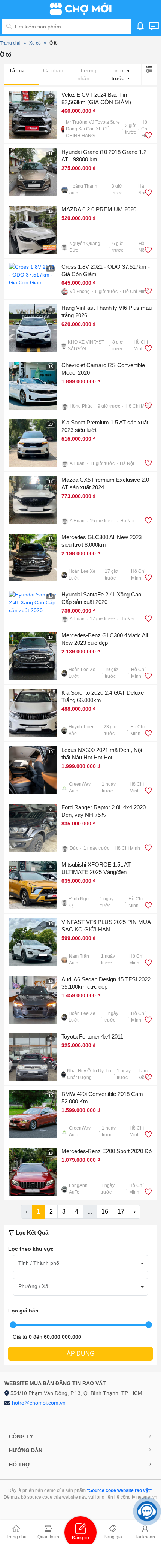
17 (121, 1211)
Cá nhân (53, 70)
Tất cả (17, 70)
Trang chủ (10, 43)
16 (104, 1211)
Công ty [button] (21, 1436)
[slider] (13, 1324)
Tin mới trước (120, 74)
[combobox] (80, 1263)
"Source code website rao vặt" (119, 1490)
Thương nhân (87, 74)
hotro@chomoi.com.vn (39, 1403)
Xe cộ (35, 43)
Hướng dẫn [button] (25, 1450)
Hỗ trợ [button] (19, 1465)
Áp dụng (80, 1353)
